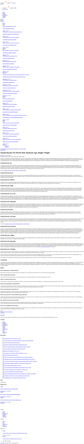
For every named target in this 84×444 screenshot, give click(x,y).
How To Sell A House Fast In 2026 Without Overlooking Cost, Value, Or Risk (17, 367)
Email (8, 311)
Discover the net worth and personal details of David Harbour (10, 394)
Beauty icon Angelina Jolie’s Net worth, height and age (9, 388)
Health (4, 17)
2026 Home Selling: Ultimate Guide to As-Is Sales (12, 365)
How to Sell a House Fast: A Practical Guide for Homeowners (14, 348)
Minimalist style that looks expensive (9, 106)
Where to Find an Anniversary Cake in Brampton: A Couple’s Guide (15, 369)
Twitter (5, 311)
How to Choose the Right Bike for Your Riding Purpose (13, 371)
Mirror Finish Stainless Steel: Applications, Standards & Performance (12, 438)
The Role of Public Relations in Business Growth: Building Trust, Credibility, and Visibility (19, 373)
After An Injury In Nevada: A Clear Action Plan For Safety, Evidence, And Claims (18, 357)
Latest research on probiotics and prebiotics (10, 136)
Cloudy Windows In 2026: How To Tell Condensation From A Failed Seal (16, 375)
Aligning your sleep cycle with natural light (10, 125)
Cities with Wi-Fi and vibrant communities (9, 39)
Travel (4, 13)
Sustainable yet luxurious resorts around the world (11, 34)
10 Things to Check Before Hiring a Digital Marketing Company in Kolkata (16, 346)
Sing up (4, 9)
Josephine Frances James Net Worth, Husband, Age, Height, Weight (17, 223)
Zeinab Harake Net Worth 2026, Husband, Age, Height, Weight (14, 148)
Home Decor (5, 15)
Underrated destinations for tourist (8, 28)
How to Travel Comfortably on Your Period (10, 69)
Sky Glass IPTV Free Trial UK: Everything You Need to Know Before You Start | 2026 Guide (20, 361)
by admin (2, 155)
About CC (5, 144)
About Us (7, 146)
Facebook (2, 311)
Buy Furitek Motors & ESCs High (8, 63)
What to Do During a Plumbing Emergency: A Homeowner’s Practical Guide (17, 363)
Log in (7, 9)
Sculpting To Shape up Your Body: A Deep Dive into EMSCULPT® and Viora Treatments (15, 433)
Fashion (4, 16)
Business (4, 14)
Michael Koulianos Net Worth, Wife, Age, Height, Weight (15, 170)
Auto (4, 321)
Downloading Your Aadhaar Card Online (9, 52)
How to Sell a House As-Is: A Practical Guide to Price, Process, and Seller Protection (18, 340)
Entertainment (2, 149)
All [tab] (3, 25)
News (4, 411)
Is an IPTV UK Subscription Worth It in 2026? (11, 342)
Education (4, 323)
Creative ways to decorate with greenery (9, 87)
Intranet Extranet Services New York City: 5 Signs (12, 338)
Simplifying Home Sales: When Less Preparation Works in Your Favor (14, 76)
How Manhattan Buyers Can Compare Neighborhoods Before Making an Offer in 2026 (18, 359)
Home (4, 12)
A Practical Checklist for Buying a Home (10, 355)
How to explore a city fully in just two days (9, 45)
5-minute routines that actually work (8, 130)
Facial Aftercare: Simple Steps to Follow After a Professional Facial (15, 344)
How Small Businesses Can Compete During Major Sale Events (13, 117)
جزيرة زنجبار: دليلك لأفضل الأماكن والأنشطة (11, 350)
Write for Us (7, 145)
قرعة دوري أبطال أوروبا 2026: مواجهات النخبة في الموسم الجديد (15, 353)
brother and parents (45, 246)
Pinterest (10, 311)
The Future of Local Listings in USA (8, 58)
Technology (5, 332)
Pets (3, 331)
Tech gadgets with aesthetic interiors (8, 82)
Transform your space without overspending (10, 93)
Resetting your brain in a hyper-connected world (10, 141)
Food (4, 326)
